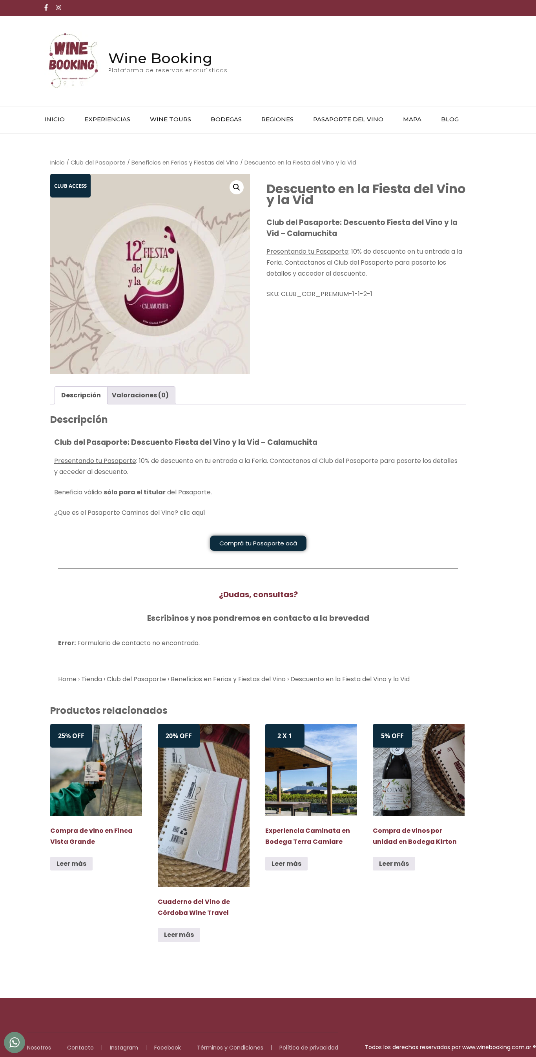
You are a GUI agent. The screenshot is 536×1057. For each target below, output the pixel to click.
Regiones (277, 119)
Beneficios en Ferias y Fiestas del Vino (185, 162)
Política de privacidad (308, 1047)
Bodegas (226, 119)
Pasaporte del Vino (348, 119)
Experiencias (107, 119)
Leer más (71, 863)
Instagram (124, 1048)
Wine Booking (160, 58)
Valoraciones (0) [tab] (140, 395)
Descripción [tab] (81, 395)
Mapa (412, 119)
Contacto (80, 1048)
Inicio (54, 119)
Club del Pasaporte (98, 162)
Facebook (167, 1048)
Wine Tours (170, 119)
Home (67, 679)
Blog (450, 119)
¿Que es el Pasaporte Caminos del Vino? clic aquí (129, 512)
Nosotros (39, 1048)
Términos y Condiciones (230, 1048)
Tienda (91, 679)
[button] (237, 187)
